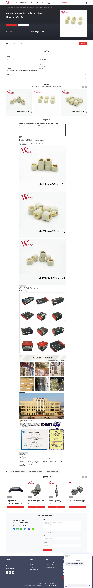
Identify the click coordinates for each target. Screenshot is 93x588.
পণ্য (9, 7)
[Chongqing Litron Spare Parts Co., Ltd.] (9, 2)
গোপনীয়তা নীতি (52, 583)
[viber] (29, 529)
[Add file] (66, 585)
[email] (13, 529)
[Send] (90, 585)
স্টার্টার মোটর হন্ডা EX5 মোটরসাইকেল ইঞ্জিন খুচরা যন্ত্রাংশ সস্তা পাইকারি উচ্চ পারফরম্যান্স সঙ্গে (36, 502)
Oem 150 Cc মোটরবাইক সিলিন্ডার (52, 471)
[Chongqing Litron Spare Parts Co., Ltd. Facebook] (7, 572)
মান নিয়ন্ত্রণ (31, 567)
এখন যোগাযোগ (47, 550)
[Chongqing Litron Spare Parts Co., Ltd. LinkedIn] (13, 572)
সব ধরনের (47, 570)
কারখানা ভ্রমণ (32, 564)
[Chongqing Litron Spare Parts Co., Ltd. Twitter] (10, 572)
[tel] (13, 533)
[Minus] (89, 556)
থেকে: (44, 535)
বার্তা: (44, 519)
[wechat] (21, 529)
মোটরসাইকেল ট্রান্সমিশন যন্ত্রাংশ (50, 567)
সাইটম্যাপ (40, 583)
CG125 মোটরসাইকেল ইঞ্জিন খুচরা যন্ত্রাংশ (17, 471)
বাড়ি (6, 7)
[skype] (25, 529)
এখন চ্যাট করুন (11, 25)
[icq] (33, 529)
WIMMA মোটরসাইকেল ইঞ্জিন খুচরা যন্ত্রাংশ (35, 471)
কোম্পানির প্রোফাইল (32, 561)
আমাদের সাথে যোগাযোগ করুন (34, 569)
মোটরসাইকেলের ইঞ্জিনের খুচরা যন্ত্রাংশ (16, 7)
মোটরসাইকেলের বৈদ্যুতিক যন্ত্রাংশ (50, 564)
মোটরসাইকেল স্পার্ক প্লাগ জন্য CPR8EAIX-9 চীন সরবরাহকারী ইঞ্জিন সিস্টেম (55, 502)
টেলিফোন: (45, 542)
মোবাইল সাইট (46, 583)
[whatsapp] (17, 529)
